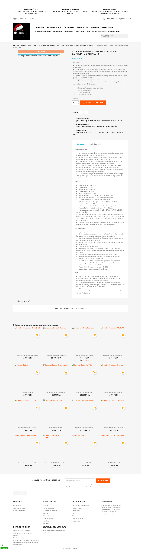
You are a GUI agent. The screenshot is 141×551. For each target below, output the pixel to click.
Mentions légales (48, 508)
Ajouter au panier (93, 102)
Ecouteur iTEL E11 (85, 463)
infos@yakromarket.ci (108, 514)
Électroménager (69, 27)
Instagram (20, 493)
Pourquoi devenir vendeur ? (22, 531)
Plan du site (46, 521)
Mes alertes (76, 521)
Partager (81, 112)
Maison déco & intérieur (43, 31)
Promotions (17, 505)
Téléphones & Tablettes (53, 27)
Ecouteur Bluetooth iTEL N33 (113, 427)
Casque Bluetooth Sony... (56, 427)
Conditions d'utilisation (50, 510)
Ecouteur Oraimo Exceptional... (56, 392)
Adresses (75, 516)
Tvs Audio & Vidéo (82, 27)
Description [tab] (81, 144)
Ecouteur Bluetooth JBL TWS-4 (113, 355)
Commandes (76, 510)
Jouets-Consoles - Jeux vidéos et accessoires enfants (103, 31)
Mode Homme (57, 31)
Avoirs (74, 513)
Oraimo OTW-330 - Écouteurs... (113, 463)
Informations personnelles (80, 505)
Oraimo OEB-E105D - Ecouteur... (56, 463)
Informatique (95, 27)
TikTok (25, 493)
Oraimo (86, 360)
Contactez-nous (48, 518)
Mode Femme (69, 31)
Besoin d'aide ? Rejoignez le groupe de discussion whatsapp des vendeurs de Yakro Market (26, 542)
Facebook (15, 493)
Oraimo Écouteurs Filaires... (85, 355)
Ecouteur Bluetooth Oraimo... (56, 355)
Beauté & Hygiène (107, 27)
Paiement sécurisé (49, 516)
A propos (45, 513)
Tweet (86, 112)
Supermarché (39, 27)
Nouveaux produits (19, 508)
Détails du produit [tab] (94, 144)
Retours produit (77, 508)
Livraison (46, 505)
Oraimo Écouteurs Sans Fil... (27, 463)
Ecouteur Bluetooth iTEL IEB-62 (27, 355)
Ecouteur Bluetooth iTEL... (84, 392)
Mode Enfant (80, 31)
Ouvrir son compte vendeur (22, 538)
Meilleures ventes (19, 510)
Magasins (46, 523)
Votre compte (78, 502)
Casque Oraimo (27, 392)
